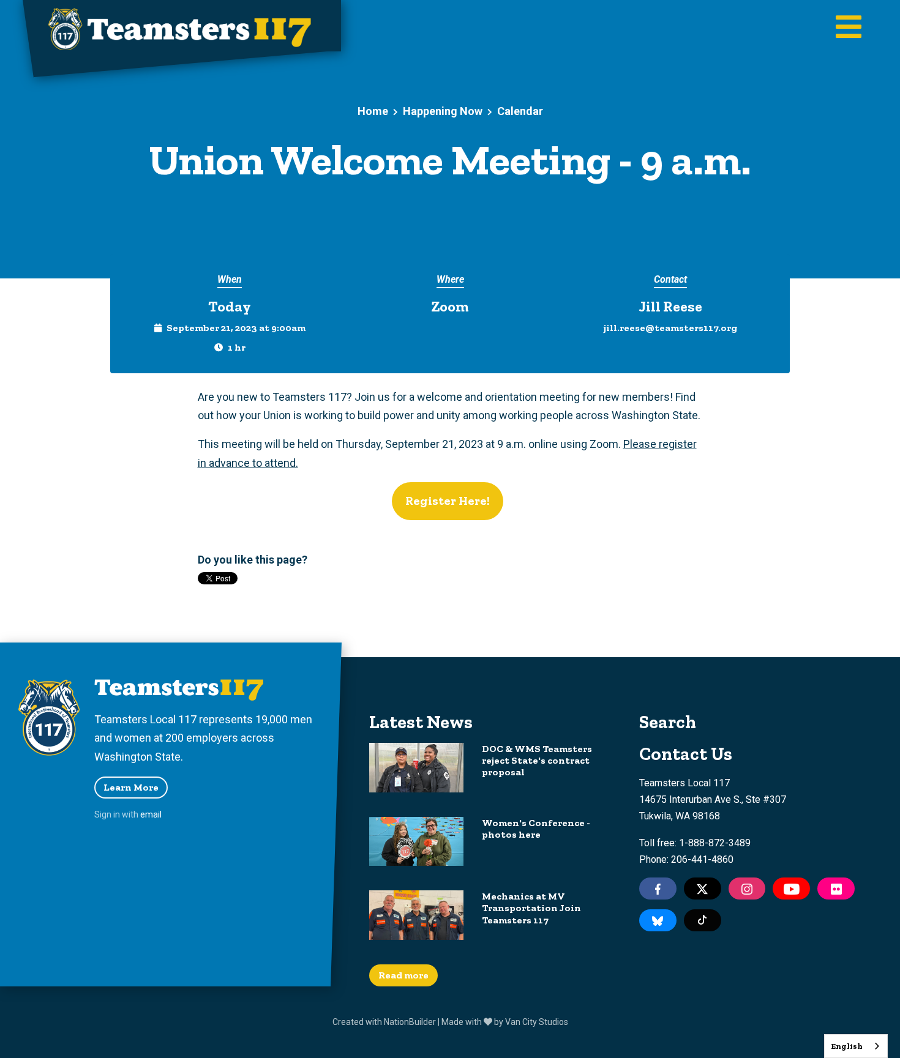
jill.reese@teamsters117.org (670, 327)
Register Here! (447, 500)
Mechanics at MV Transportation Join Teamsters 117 (531, 907)
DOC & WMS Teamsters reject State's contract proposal (537, 760)
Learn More (131, 787)
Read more (403, 975)
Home (373, 111)
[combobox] (856, 1046)
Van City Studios (536, 1022)
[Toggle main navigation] (848, 28)
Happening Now (442, 111)
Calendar (520, 111)
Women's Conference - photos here (536, 828)
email (151, 814)
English (847, 1046)
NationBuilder (410, 1022)
